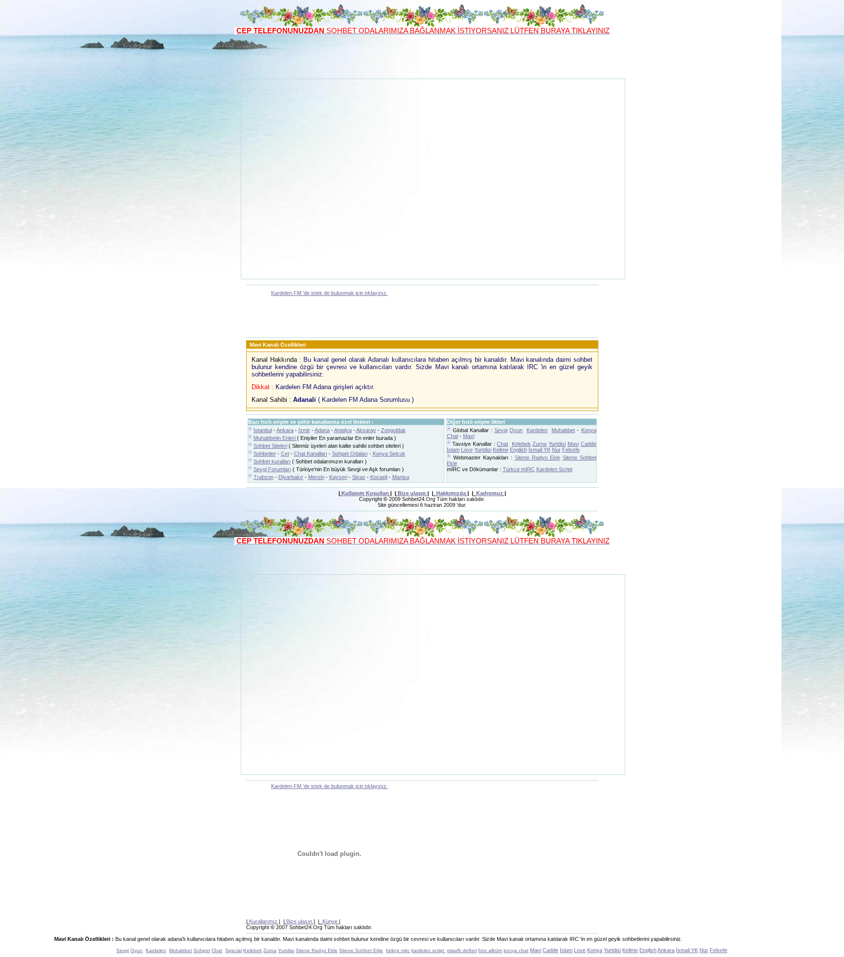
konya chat (516, 950)
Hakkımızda (451, 493)
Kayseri (338, 477)
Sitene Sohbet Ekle (361, 950)
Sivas (358, 477)
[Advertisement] (422, 57)
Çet (285, 454)
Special (233, 950)
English (518, 450)
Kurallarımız (263, 921)
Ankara (285, 430)
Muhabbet (563, 430)
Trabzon (263, 477)
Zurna (539, 444)
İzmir (304, 430)
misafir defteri (462, 950)
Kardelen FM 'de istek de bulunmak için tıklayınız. (329, 293)
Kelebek (521, 444)
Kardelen (537, 430)
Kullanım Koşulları (365, 493)
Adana (322, 430)
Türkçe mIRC (519, 469)
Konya (594, 950)
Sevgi (500, 430)
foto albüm (490, 950)
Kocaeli (378, 477)
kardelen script (428, 950)
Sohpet (201, 950)
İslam (453, 450)
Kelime (500, 450)
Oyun (516, 430)
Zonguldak (393, 430)
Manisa (400, 477)
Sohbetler (264, 454)
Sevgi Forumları (272, 469)
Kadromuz (489, 493)
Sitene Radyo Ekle (537, 457)
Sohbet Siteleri (270, 446)
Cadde (588, 444)
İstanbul (262, 430)
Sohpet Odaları (350, 454)
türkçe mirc (398, 950)
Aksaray (366, 430)
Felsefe (571, 450)
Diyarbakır (290, 477)
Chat (502, 444)
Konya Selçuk (389, 454)
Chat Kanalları (310, 454)
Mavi (468, 436)
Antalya (343, 430)
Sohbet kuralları (272, 461)
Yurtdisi (557, 444)
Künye (330, 921)
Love (467, 450)
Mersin (316, 477)
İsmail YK (539, 450)
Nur (556, 450)
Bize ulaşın (412, 493)
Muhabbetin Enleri (275, 438)
